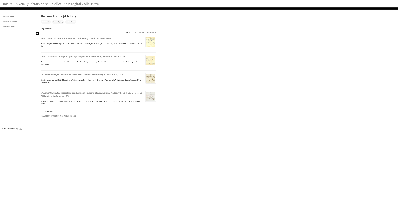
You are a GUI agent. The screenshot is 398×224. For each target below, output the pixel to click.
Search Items (71, 22)
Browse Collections (10, 21)
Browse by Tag (58, 22)
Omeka (19, 128)
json (61, 115)
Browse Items (8, 16)
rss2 (74, 115)
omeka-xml (68, 115)
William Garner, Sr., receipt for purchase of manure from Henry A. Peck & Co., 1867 (82, 74)
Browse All (45, 22)
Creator (141, 32)
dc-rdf (47, 115)
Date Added (151, 32)
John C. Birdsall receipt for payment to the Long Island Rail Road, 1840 (76, 38)
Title (135, 32)
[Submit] (37, 33)
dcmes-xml (55, 115)
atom (43, 115)
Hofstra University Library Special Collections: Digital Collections (50, 4)
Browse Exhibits (9, 27)
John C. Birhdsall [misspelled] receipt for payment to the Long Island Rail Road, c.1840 (83, 56)
